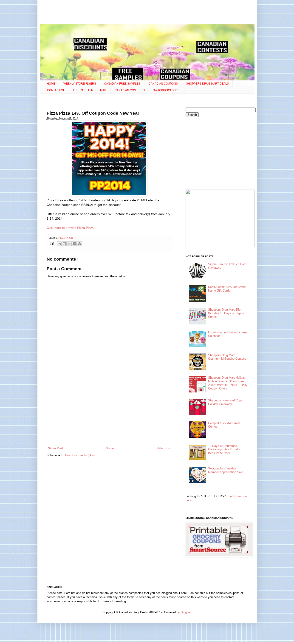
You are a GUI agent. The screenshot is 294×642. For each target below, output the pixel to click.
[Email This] (59, 243)
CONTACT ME (56, 90)
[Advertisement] (147, 12)
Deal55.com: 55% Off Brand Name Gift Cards (227, 288)
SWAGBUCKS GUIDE (166, 90)
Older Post (163, 448)
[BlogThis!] (64, 243)
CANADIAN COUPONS (163, 83)
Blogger (186, 612)
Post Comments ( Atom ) (81, 455)
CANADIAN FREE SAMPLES (122, 83)
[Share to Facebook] (74, 243)
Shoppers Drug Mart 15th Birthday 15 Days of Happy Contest (226, 313)
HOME (51, 83)
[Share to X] (69, 243)
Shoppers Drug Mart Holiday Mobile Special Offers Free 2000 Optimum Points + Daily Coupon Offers (227, 383)
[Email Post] (51, 243)
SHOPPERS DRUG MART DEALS (207, 83)
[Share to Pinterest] (79, 243)
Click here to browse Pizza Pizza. (71, 228)
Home (110, 448)
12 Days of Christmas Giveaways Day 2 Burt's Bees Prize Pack (224, 449)
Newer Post (55, 448)
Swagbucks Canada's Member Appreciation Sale (225, 470)
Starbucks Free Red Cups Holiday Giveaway (225, 402)
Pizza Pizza (65, 237)
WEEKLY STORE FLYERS (79, 83)
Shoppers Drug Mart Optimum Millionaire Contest (227, 357)
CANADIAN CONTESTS (130, 90)
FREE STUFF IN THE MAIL (90, 90)
